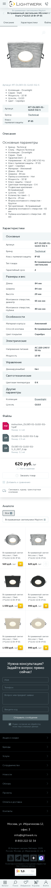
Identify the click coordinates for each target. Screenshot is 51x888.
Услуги (6, 756)
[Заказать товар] (45, 564)
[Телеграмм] (18, 858)
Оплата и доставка (12, 802)
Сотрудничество (11, 765)
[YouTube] (10, 858)
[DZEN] (33, 858)
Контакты (7, 811)
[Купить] (20, 564)
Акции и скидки (11, 737)
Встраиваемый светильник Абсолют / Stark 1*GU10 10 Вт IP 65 (13, 555)
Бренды (6, 747)
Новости (7, 774)
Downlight (40, 399)
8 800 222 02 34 (25, 840)
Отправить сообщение (25, 717)
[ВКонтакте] (26, 858)
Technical (33, 114)
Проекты (7, 792)
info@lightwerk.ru (25, 835)
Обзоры (7, 783)
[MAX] (41, 858)
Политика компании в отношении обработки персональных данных (25, 865)
